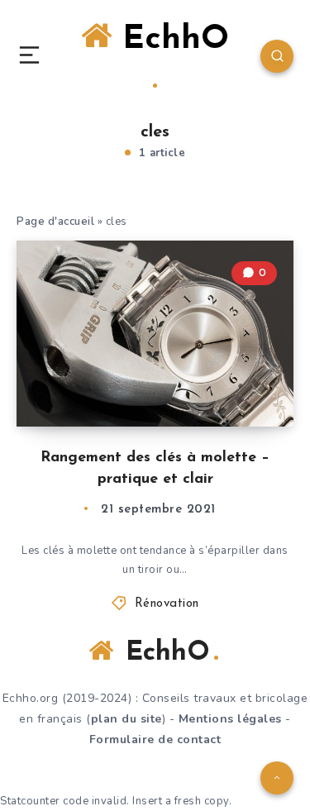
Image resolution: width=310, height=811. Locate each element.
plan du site (126, 719)
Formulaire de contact (155, 739)
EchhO (170, 39)
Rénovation (167, 604)
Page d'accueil (55, 221)
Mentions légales (230, 719)
